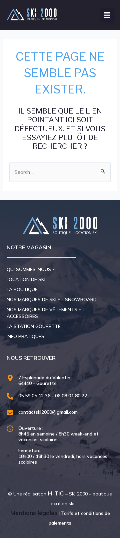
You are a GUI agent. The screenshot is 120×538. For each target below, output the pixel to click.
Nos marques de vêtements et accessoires (46, 313)
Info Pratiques (25, 336)
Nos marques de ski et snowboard (52, 299)
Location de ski (26, 279)
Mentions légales (33, 513)
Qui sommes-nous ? (31, 269)
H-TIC (56, 493)
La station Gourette (34, 326)
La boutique (22, 289)
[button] (107, 15)
